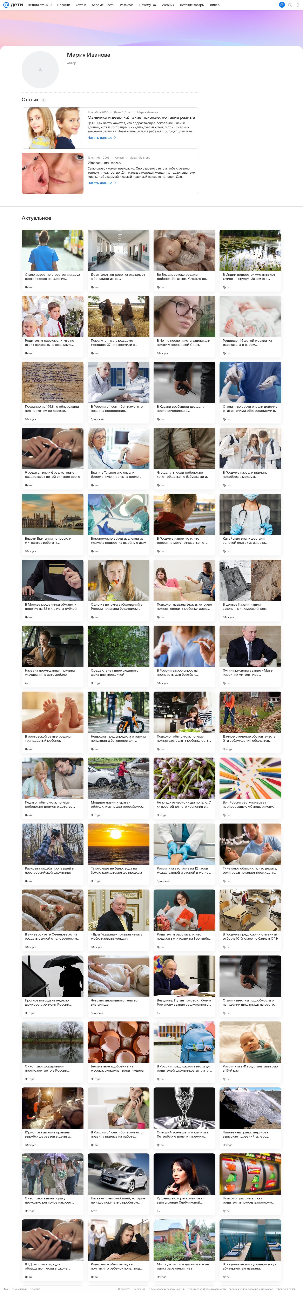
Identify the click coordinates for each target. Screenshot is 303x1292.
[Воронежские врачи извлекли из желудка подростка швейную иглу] (118, 524)
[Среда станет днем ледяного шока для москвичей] (118, 656)
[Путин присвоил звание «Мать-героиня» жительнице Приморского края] (250, 656)
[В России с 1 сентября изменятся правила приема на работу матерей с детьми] (118, 1118)
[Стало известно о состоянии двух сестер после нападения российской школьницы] (52, 261)
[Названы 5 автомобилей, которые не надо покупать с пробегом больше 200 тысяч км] (118, 1184)
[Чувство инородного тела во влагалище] (118, 986)
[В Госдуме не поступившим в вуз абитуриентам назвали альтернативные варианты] (250, 1250)
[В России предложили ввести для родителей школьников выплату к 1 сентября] (184, 1052)
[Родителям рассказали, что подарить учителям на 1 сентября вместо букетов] (184, 920)
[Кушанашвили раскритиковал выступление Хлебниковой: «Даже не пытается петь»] (184, 1184)
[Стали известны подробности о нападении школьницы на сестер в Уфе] (250, 986)
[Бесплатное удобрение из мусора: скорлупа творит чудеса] (118, 1052)
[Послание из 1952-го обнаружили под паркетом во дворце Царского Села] (52, 393)
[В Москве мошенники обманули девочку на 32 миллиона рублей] (52, 590)
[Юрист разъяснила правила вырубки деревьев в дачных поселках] (52, 1118)
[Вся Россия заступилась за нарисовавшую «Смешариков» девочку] (250, 788)
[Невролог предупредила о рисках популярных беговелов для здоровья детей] (118, 722)
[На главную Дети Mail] (16, 5)
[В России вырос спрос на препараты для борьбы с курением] (184, 656)
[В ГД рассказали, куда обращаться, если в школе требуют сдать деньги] (52, 1250)
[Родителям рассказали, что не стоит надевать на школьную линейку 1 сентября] (52, 327)
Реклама (35, 1289)
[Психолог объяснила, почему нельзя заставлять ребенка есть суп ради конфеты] (184, 722)
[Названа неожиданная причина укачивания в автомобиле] (52, 656)
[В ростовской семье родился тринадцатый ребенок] (52, 722)
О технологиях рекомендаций (166, 1289)
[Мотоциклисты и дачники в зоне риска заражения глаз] (184, 1250)
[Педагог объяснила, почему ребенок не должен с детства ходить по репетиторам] (52, 788)
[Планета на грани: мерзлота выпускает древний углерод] (250, 1118)
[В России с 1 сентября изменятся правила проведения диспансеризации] (118, 393)
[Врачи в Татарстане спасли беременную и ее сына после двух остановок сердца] (118, 459)
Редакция (139, 1289)
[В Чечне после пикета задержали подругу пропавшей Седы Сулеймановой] (184, 327)
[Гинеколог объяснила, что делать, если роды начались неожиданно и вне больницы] (250, 854)
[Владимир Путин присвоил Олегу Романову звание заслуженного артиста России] (184, 986)
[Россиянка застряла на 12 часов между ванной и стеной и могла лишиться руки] (184, 854)
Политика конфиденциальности (207, 1289)
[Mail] (6, 5)
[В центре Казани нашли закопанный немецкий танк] (250, 590)
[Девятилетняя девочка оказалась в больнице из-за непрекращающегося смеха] (118, 261)
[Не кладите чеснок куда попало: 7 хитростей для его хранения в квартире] (184, 788)
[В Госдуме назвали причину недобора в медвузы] (250, 459)
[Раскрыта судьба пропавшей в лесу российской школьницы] (52, 854)
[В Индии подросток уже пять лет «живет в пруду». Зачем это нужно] (250, 261)
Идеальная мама (104, 163)
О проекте (124, 1289)
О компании (19, 1289)
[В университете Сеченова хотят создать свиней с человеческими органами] (52, 920)
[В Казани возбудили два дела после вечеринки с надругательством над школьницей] (184, 393)
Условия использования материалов (251, 1289)
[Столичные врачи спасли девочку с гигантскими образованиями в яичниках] (250, 393)
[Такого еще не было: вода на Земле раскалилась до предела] (118, 854)
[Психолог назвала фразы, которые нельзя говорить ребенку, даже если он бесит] (184, 590)
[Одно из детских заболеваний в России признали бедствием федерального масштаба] (118, 590)
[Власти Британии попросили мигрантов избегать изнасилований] (52, 524)
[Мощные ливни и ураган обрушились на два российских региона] (118, 788)
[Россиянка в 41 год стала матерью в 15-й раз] (250, 1052)
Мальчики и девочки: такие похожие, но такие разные (141, 117)
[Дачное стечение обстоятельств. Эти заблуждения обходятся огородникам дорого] (250, 722)
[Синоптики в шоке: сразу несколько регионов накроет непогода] (52, 1184)
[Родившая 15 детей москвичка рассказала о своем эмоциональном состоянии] (250, 327)
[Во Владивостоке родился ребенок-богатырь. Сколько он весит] (184, 261)
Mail (6, 1289)
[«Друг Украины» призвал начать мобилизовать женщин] (118, 920)
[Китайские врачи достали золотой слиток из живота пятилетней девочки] (250, 524)
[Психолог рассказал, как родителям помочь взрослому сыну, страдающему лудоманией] (250, 1184)
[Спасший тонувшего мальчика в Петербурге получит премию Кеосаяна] (184, 1118)
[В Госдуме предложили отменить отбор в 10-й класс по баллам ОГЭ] (250, 920)
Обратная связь (286, 1289)
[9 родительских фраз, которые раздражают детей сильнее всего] (52, 459)
